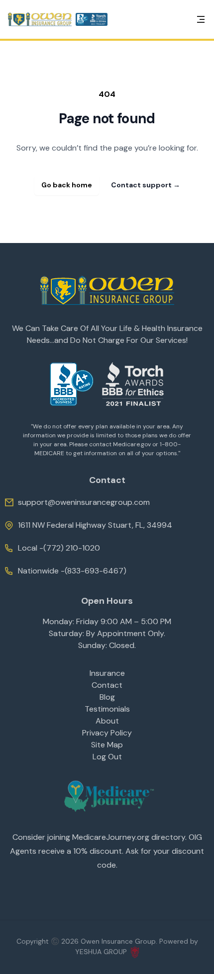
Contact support (145, 184)
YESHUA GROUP (101, 951)
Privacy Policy (107, 733)
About (107, 721)
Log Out (107, 756)
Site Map (107, 744)
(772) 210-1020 (71, 548)
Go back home (66, 184)
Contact (107, 685)
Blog (107, 697)
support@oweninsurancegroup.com (84, 502)
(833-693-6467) (95, 571)
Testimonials (107, 709)
